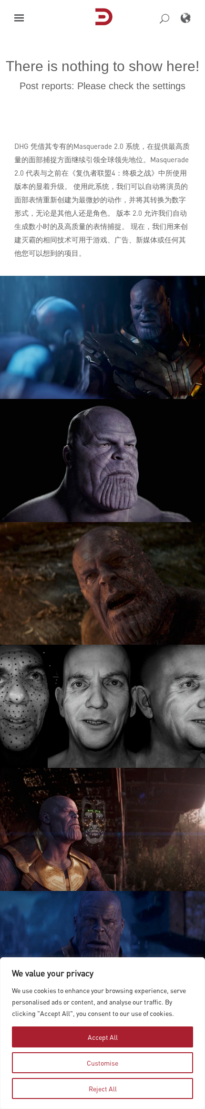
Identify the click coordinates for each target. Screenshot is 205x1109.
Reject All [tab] (103, 1088)
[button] (19, 17)
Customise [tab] (102, 1062)
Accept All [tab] (103, 1037)
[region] (102, 1033)
